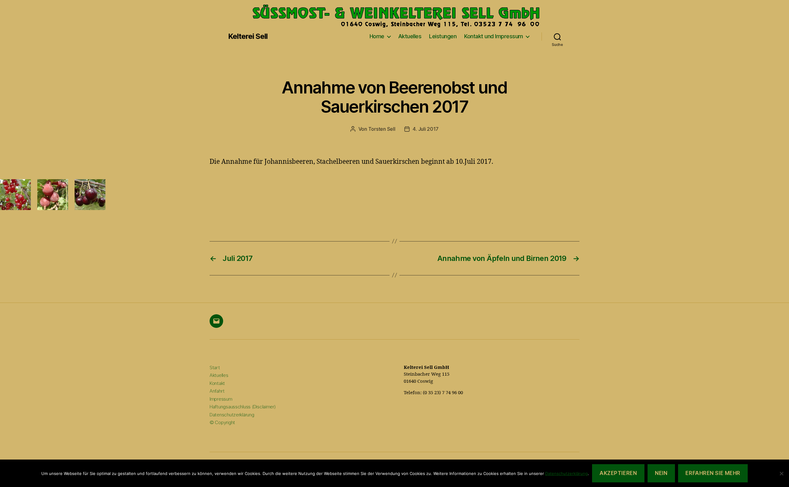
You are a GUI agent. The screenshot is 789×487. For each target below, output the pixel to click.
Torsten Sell (381, 129)
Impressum (221, 399)
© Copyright (222, 422)
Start (215, 367)
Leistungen (442, 36)
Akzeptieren (618, 473)
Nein (661, 473)
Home (377, 36)
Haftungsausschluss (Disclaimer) (243, 407)
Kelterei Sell (248, 36)
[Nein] (781, 473)
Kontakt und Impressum (493, 36)
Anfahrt (217, 391)
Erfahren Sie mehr (712, 473)
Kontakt (217, 383)
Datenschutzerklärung (232, 415)
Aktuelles (410, 36)
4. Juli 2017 (426, 129)
